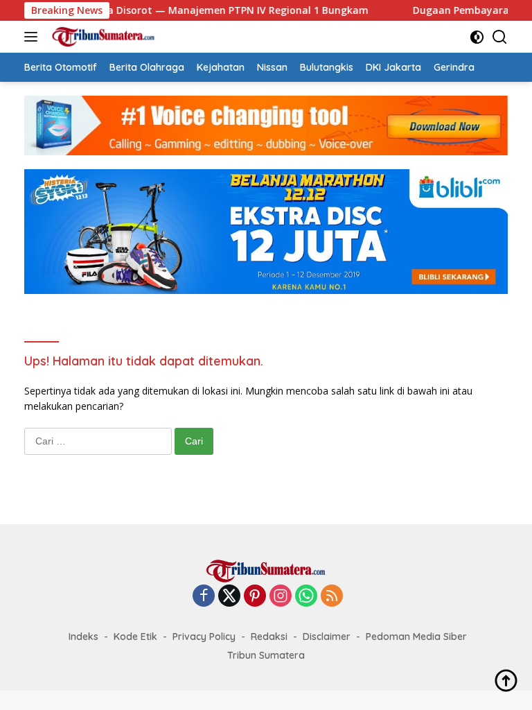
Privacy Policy (204, 636)
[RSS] (332, 597)
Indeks (83, 636)
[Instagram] (280, 597)
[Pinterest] (255, 597)
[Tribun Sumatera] (101, 37)
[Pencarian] (500, 37)
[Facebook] (204, 597)
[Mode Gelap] (477, 37)
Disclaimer (327, 636)
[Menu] (33, 37)
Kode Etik (135, 636)
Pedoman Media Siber (416, 636)
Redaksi (269, 636)
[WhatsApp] (306, 597)
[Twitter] (229, 597)
